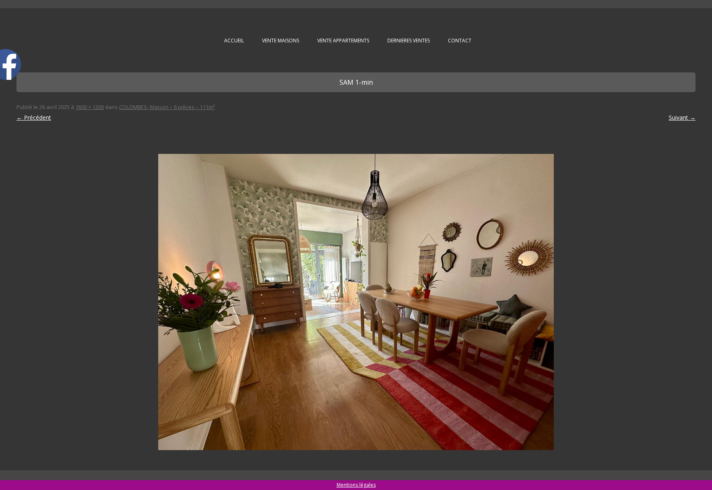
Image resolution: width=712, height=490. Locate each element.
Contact (459, 40)
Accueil (234, 40)
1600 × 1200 (89, 107)
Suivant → (682, 117)
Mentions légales (356, 484)
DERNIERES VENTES (408, 40)
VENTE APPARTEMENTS (343, 40)
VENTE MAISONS (280, 40)
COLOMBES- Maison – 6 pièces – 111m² (167, 107)
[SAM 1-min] (356, 302)
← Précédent (33, 117)
